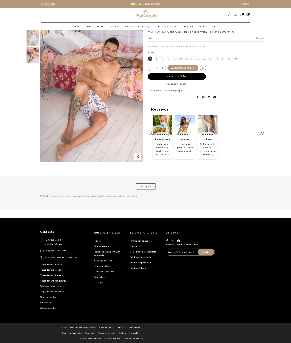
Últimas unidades (102, 266)
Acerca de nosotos (103, 260)
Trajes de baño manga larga (53, 280)
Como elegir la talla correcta (143, 251)
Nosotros (202, 26)
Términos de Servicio (133, 338)
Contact (120, 327)
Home (77, 26)
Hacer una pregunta (175, 90)
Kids (214, 26)
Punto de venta (101, 246)
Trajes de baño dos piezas (52, 275)
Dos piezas (115, 26)
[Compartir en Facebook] (197, 97)
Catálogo (98, 282)
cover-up (188, 26)
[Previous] (46, 96)
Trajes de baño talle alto (51, 269)
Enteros (129, 26)
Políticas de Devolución (90, 338)
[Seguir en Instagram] (47, 4)
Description (146, 186)
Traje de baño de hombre (167, 26)
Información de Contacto (142, 240)
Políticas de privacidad (140, 262)
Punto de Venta (106, 327)
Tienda (88, 26)
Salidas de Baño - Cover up (52, 286)
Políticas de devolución (141, 257)
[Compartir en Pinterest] (203, 97)
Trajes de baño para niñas (52, 291)
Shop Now (154, 3)
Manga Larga (144, 26)
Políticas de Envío (138, 268)
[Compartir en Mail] (214, 97)
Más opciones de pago (176, 83)
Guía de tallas (133, 327)
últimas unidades (48, 308)
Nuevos (101, 26)
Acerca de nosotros (107, 333)
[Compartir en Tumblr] (209, 97)
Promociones (46, 302)
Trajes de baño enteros (51, 264)
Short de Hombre (48, 297)
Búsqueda (90, 333)
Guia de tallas (155, 90)
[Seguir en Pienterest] (52, 4)
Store (64, 327)
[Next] (137, 96)
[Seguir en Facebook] (42, 4)
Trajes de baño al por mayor (82, 327)
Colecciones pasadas (104, 271)
